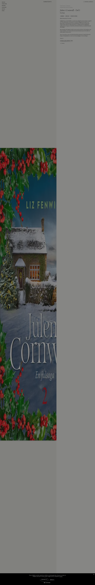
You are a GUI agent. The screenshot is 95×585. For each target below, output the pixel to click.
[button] (47, 582)
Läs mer (60, 576)
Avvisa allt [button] (52, 579)
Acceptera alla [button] (44, 579)
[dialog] (47, 292)
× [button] (93, 574)
